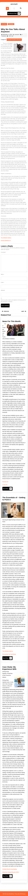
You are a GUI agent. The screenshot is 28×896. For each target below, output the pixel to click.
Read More (7, 489)
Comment (3, 252)
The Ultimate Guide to (6, 237)
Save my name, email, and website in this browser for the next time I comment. (13, 300)
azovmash (14, 4)
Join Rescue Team (12, 13)
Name (2, 274)
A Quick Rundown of (6, 240)
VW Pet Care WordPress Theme (10, 893)
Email (2, 282)
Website (3, 290)
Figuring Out (5, 481)
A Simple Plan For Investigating (9, 869)
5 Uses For (4, 484)
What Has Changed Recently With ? (10, 872)
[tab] (7, 8)
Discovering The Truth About (9, 654)
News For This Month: (11, 321)
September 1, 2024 (7, 34)
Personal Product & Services (14, 39)
